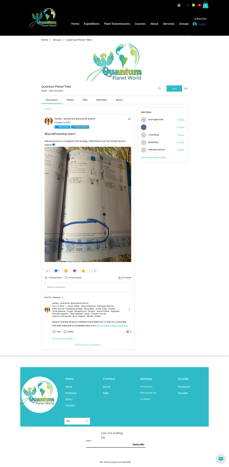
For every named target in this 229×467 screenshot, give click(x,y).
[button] (205, 4)
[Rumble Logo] (194, 5)
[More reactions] (93, 271)
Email (88, 440)
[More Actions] (129, 310)
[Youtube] (199, 5)
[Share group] (186, 88)
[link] (52, 100)
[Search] (159, 88)
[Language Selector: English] (183, 5)
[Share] (129, 119)
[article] (87, 232)
